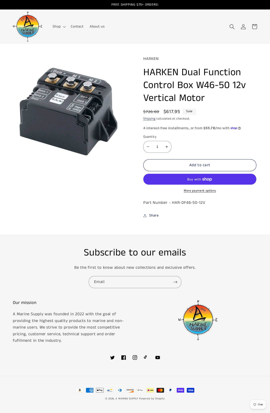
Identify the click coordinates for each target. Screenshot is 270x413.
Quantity (149, 137)
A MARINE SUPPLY (127, 399)
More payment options (200, 191)
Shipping (149, 119)
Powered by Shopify (152, 399)
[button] (59, 26)
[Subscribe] (175, 282)
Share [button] (154, 215)
